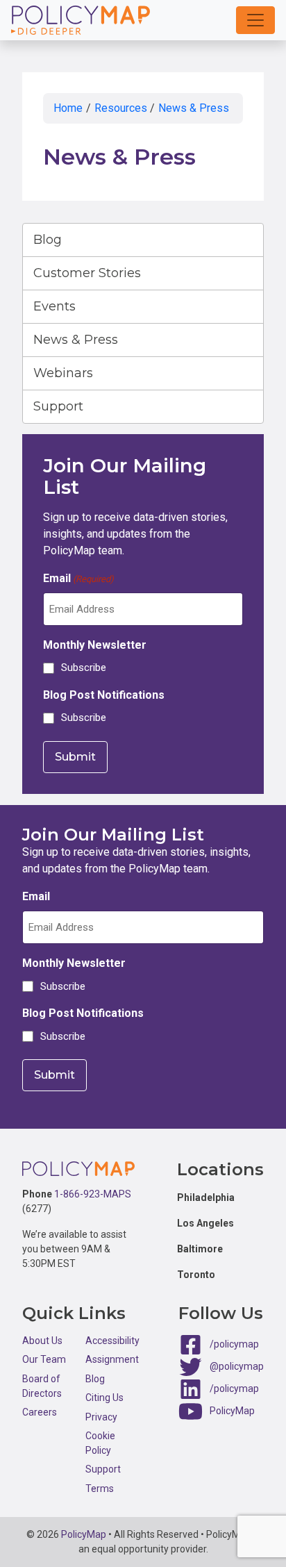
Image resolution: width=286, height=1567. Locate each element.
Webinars (63, 373)
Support (58, 406)
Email (78, 578)
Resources (120, 108)
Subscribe (83, 667)
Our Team (44, 1359)
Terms (99, 1488)
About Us (42, 1340)
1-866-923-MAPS (92, 1194)
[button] (255, 20)
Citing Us (104, 1397)
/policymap (234, 1344)
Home (68, 108)
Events (54, 306)
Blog (47, 239)
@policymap (237, 1366)
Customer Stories (87, 273)
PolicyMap (232, 1410)
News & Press (193, 108)
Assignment (112, 1359)
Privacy (101, 1417)
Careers (39, 1412)
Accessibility (112, 1340)
